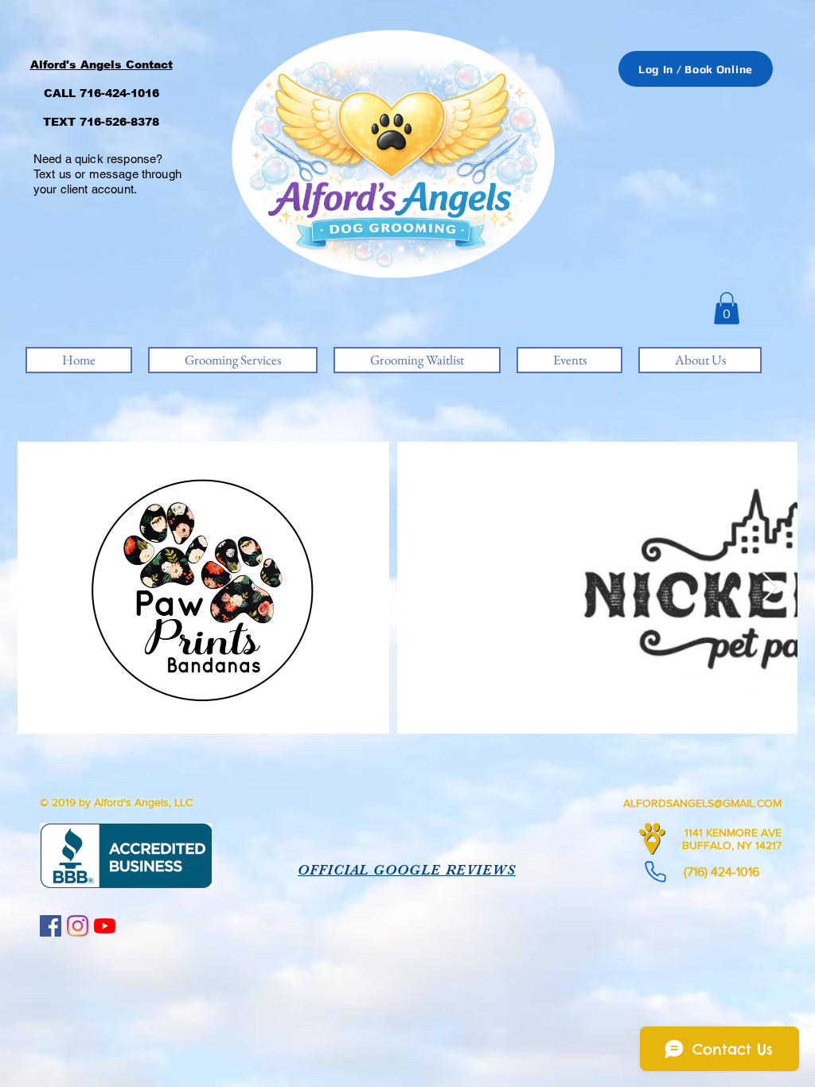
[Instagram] (77, 926)
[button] (726, 308)
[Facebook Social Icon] (50, 926)
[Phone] (655, 871)
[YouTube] (104, 926)
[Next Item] (770, 587)
